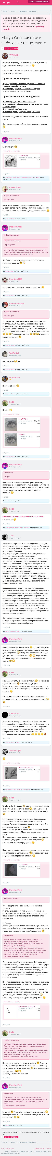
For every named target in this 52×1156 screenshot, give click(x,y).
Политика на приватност (42, 1151)
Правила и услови (25, 1151)
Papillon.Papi (15, 138)
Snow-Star (14, 714)
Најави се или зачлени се (39, 1)
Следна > (14, 48)
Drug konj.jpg (23, 155)
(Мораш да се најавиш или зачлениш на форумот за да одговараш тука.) (26, 1133)
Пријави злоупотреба (10, 1151)
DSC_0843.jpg (23, 864)
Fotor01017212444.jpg (26, 767)
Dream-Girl (14, 377)
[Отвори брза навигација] (49, 12)
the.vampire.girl (10, 790)
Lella (11, 402)
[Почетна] (3, 2)
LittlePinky (8, 178)
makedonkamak (16, 303)
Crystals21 (14, 55)
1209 (11, 536)
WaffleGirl (14, 353)
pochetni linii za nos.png (27, 1006)
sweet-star (18, 528)
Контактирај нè (39, 1148)
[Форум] (8, 2)
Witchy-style (15, 750)
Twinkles (26, 528)
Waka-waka (16, 178)
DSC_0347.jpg (23, 419)
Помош (48, 1148)
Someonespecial (27, 178)
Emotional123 (15, 279)
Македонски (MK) (7, 1148)
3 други (36, 178)
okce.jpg (21, 434)
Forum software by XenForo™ (11, 1153)
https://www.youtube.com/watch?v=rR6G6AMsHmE (23, 517)
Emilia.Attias (15, 187)
